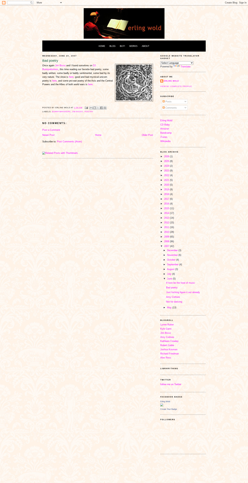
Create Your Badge (168, 409)
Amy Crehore (173, 297)
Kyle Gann (165, 328)
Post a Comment (51, 130)
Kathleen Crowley (169, 341)
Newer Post (48, 135)
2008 (167, 241)
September (173, 264)
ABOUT (145, 46)
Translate (185, 66)
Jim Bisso (60, 65)
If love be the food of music (180, 282)
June (170, 278)
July (169, 274)
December (172, 250)
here (71, 77)
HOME (102, 46)
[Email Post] (86, 108)
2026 (167, 156)
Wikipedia (165, 141)
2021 (167, 180)
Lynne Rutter (167, 324)
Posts (168, 101)
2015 (167, 208)
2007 (167, 246)
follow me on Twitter (170, 384)
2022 (167, 175)
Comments (171, 107)
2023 (167, 170)
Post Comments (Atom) (69, 141)
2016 (167, 203)
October (171, 259)
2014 (167, 213)
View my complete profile (176, 86)
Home (98, 135)
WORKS (133, 46)
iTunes (163, 137)
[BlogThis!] (94, 108)
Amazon (164, 128)
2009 (167, 236)
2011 (167, 227)
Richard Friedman (169, 353)
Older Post (147, 135)
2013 (167, 217)
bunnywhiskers (61, 112)
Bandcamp (166, 132)
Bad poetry (172, 287)
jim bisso (77, 112)
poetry (89, 112)
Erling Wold (171, 81)
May (169, 307)
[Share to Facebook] (101, 108)
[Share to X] (98, 108)
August (171, 269)
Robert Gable (167, 345)
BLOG (112, 46)
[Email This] (91, 108)
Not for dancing (174, 301)
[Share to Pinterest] (105, 108)
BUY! (122, 46)
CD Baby (165, 124)
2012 (167, 222)
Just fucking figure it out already (183, 292)
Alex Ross (165, 357)
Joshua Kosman (168, 349)
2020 (167, 184)
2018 (167, 194)
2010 (167, 232)
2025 (167, 161)
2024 (167, 166)
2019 (167, 189)
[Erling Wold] (161, 405)
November (172, 255)
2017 (167, 199)
